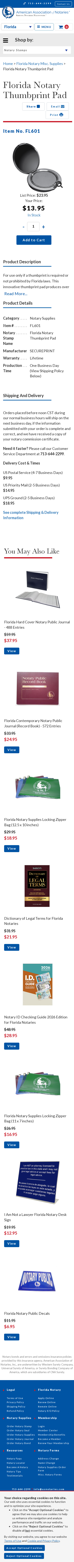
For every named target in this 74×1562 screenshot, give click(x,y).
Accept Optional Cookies (24, 1547)
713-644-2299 (39, 3)
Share (32, 106)
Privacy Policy (15, 1402)
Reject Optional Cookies (24, 1555)
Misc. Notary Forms (50, 1474)
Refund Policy (15, 1410)
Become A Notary (17, 1467)
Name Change (46, 1462)
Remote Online (47, 1406)
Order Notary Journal (20, 1439)
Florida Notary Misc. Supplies (39, 63)
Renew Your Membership (53, 1443)
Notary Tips (14, 1471)
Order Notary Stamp (19, 1426)
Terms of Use (12, 1540)
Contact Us (63, 4)
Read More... (15, 293)
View (11, 651)
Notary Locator (16, 1462)
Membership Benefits (51, 1434)
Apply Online (46, 1398)
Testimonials (15, 1475)
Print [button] (54, 115)
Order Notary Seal (18, 1430)
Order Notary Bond (19, 1443)
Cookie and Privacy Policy (43, 1540)
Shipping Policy (16, 1406)
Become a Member (49, 1439)
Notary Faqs (14, 1458)
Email (56, 106)
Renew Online (47, 1402)
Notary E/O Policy (49, 1410)
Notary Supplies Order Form (52, 1469)
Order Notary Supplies (21, 1434)
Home (8, 63)
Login (41, 1426)
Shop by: (24, 40)
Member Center (48, 1430)
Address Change (48, 1458)
